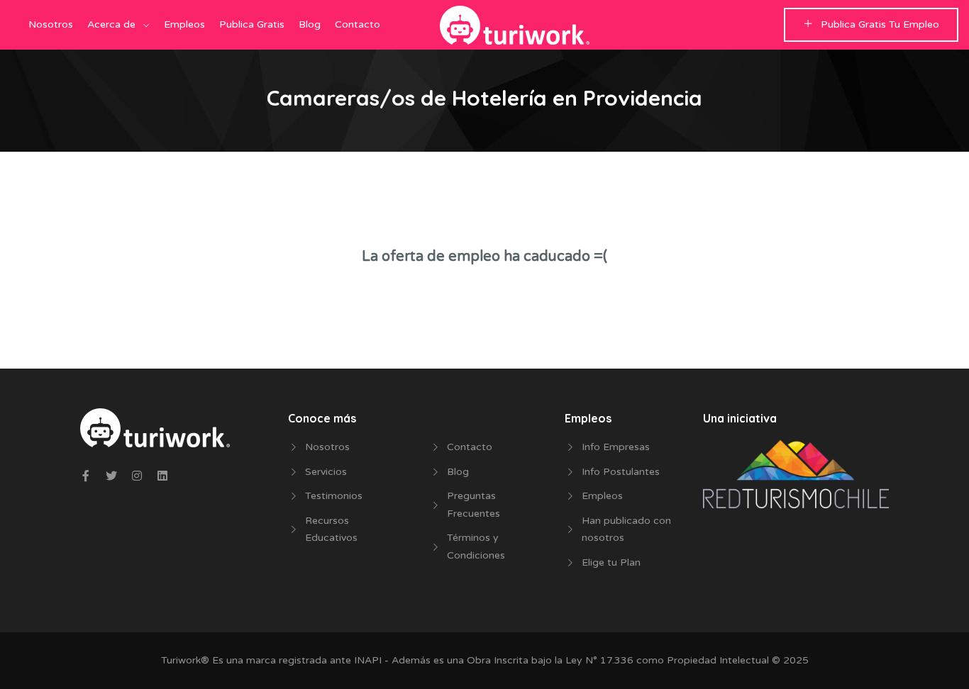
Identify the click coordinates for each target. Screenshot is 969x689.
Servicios (326, 472)
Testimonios (333, 496)
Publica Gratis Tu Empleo (880, 24)
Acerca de (111, 24)
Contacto (357, 24)
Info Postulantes (621, 472)
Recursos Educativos (331, 529)
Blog (310, 24)
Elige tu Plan (611, 562)
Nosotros (50, 24)
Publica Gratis (251, 24)
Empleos (184, 24)
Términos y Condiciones (476, 546)
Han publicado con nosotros (626, 529)
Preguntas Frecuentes (473, 505)
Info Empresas (616, 447)
